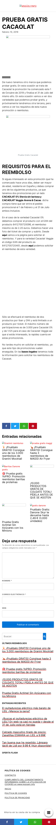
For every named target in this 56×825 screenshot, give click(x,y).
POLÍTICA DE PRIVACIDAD (17, 797)
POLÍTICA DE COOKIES (16, 793)
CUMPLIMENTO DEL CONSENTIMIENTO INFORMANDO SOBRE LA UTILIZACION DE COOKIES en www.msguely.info (25, 781)
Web (4, 608)
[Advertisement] (28, 283)
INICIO (8, 789)
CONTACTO (10, 775)
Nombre (7, 581)
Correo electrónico (14, 594)
